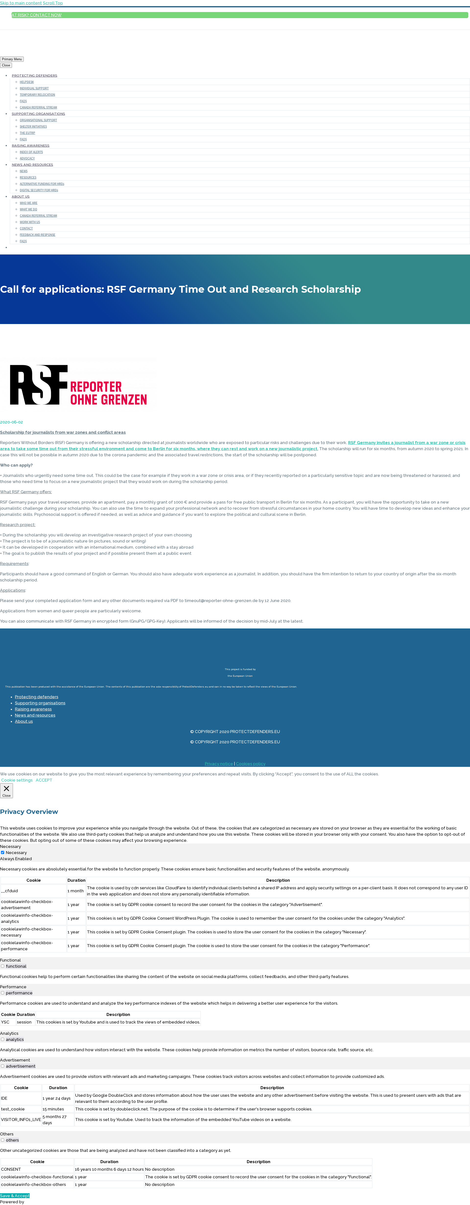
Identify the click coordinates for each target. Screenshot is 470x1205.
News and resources (35, 715)
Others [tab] (6, 1134)
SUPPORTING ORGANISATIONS (38, 114)
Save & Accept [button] (15, 1195)
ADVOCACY (27, 158)
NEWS (23, 171)
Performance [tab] (13, 986)
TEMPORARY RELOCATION (37, 95)
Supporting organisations (40, 702)
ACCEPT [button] (44, 780)
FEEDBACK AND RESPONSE (37, 235)
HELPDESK (27, 82)
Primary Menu (12, 59)
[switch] (2, 966)
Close (6, 65)
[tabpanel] (235, 909)
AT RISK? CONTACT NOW (37, 14)
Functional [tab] (10, 960)
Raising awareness (33, 709)
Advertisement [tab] (15, 1060)
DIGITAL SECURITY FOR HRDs (39, 190)
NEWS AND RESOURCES (32, 165)
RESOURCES (28, 177)
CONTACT (26, 228)
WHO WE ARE (28, 203)
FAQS (23, 101)
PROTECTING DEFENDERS (34, 75)
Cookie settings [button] (17, 780)
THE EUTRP (27, 133)
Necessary (16, 852)
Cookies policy (250, 763)
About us (24, 721)
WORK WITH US (30, 222)
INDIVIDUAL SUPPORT (34, 88)
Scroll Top (53, 2)
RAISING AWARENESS (30, 145)
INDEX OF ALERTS (31, 152)
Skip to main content (21, 2)
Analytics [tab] (9, 1033)
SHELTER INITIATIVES (33, 126)
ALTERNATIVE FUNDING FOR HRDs (42, 184)
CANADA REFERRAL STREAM (38, 107)
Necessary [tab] (10, 846)
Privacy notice (219, 763)
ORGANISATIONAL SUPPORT (38, 120)
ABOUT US (21, 196)
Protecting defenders (36, 696)
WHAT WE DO (28, 209)
